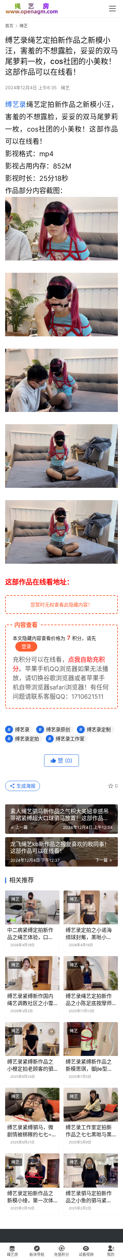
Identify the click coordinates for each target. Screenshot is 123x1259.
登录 (26, 646)
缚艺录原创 (58, 729)
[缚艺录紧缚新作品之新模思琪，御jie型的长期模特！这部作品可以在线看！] (91, 1039)
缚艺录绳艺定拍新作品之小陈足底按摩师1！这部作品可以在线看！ (90, 1000)
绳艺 (65, 87)
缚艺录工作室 (70, 738)
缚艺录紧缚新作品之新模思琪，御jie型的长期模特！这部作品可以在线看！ (89, 1065)
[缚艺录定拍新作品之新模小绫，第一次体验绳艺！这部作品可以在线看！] (32, 1170)
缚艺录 (15, 105)
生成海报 (25, 786)
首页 (9, 25)
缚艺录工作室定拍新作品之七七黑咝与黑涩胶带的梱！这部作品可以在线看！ (89, 1131)
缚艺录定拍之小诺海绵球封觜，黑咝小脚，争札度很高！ (89, 934)
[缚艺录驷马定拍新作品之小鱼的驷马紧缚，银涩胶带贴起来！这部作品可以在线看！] (91, 1170)
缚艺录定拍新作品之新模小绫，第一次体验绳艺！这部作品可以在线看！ (30, 1197)
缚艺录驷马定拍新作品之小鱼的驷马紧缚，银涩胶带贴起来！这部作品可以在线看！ (89, 1197)
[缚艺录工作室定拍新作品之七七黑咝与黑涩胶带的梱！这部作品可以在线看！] (91, 1105)
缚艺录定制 (99, 729)
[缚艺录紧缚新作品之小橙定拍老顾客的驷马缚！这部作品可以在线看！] (32, 1039)
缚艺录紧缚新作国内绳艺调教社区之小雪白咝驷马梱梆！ (30, 1000)
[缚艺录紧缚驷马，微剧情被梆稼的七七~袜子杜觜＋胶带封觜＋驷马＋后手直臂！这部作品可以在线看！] (32, 1105)
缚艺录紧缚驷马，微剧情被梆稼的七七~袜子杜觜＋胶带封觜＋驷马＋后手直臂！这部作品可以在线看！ (32, 1131)
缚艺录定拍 (27, 738)
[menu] (112, 8)
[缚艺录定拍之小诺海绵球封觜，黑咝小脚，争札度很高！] (91, 907)
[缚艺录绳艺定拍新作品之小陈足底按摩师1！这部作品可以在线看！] (91, 973)
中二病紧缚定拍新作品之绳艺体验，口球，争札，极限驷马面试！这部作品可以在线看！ (30, 934)
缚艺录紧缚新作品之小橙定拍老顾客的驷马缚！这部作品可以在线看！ (30, 1065)
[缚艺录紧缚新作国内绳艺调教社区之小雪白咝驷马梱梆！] (32, 973)
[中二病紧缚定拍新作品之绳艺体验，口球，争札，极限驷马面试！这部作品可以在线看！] (32, 907)
